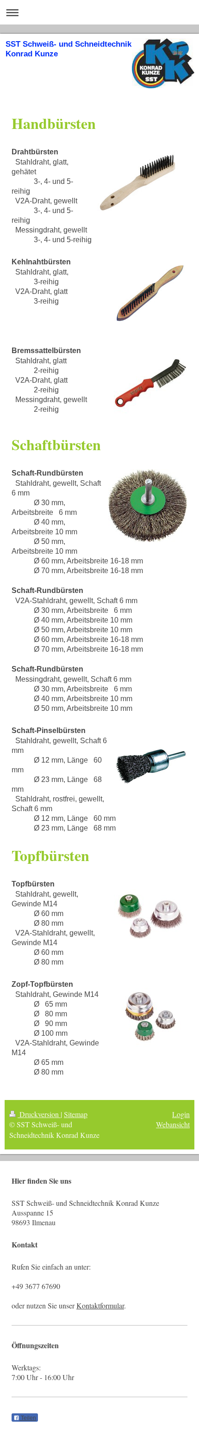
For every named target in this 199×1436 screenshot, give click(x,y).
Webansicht (173, 1124)
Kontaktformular (100, 1305)
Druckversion (39, 1114)
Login (181, 1114)
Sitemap (75, 1114)
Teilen (27, 1418)
